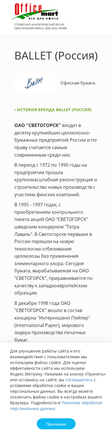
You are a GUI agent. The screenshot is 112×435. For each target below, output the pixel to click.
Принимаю (56, 424)
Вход (98, 20)
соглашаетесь (79, 379)
